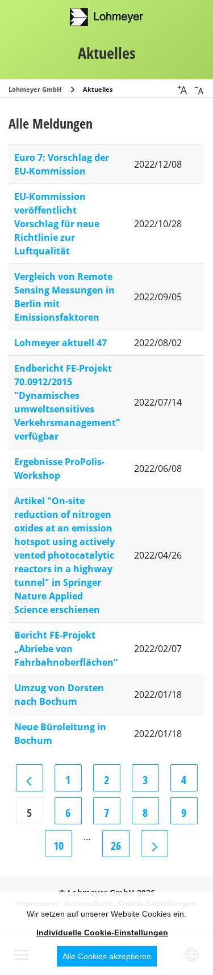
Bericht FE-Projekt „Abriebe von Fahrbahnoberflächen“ (66, 649)
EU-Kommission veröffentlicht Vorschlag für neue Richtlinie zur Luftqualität (56, 223)
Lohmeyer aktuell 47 (60, 343)
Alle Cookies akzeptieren (106, 956)
